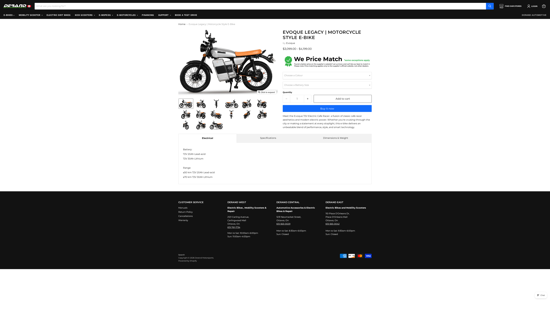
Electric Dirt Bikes (59, 15)
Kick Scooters (84, 15)
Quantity (287, 92)
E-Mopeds (105, 15)
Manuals (182, 207)
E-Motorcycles (126, 15)
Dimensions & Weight (335, 138)
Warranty (183, 220)
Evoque (290, 43)
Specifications (268, 138)
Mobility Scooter (30, 15)
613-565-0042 (333, 223)
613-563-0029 (283, 223)
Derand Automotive (534, 15)
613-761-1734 (233, 227)
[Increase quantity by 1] (307, 99)
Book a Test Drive (186, 15)
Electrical (207, 138)
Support (163, 15)
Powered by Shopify (187, 261)
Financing (148, 15)
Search (181, 255)
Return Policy (185, 212)
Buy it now (327, 108)
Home (181, 24)
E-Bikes (8, 15)
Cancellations (185, 216)
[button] (533, 6)
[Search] (490, 6)
